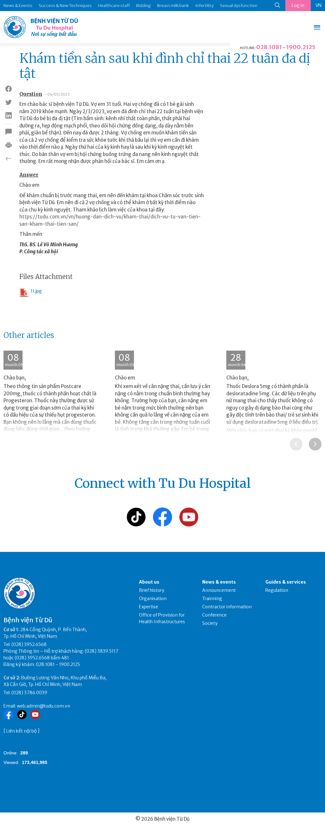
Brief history (151, 590)
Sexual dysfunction (238, 5)
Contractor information (227, 607)
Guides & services (285, 582)
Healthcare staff (114, 5)
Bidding (143, 5)
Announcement (219, 590)
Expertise (148, 607)
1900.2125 (300, 47)
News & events (219, 582)
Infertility (204, 5)
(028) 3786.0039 (29, 692)
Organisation (153, 598)
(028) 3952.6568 (29, 644)
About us (149, 582)
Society (210, 623)
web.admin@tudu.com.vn (43, 706)
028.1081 (269, 47)
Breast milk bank (173, 5)
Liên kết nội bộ (21, 731)
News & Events (17, 5)
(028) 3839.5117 (101, 651)
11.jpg (36, 291)
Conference (214, 615)
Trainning (212, 598)
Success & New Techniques (65, 5)
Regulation (276, 590)
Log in (298, 5)
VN (318, 5)
